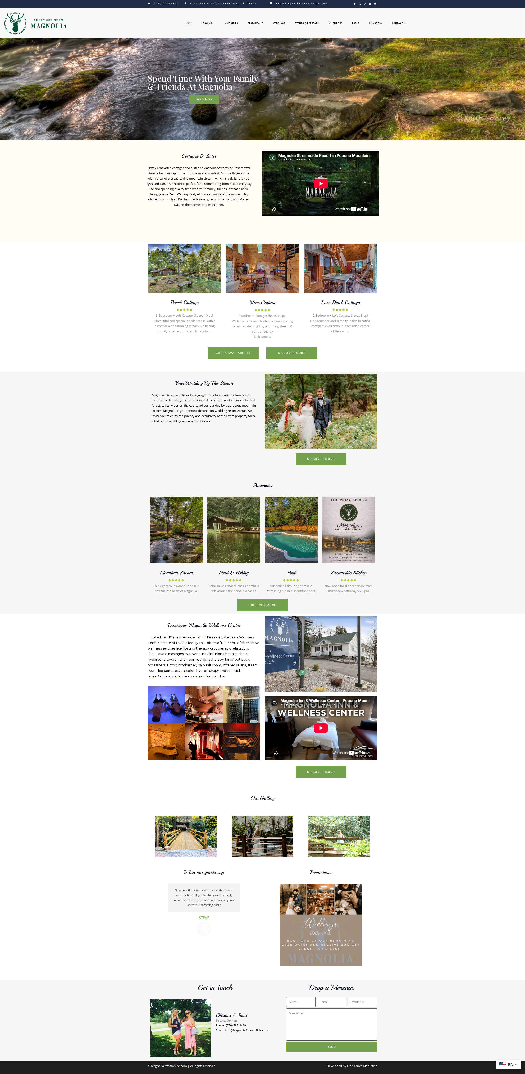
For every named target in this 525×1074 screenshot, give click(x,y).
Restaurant (255, 23)
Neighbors (335, 23)
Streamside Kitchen (349, 572)
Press (355, 23)
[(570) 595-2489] (149, 3)
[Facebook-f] (355, 4)
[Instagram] (365, 4)
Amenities (231, 23)
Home (188, 23)
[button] (152, 836)
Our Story (375, 23)
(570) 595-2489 (166, 3)
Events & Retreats (307, 23)
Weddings (279, 23)
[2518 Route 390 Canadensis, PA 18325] (186, 3)
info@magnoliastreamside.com (301, 3)
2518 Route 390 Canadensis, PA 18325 (223, 3)
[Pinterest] (375, 4)
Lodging (206, 23)
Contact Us (399, 23)
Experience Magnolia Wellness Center (204, 625)
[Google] (360, 4)
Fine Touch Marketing (362, 1066)
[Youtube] (370, 4)
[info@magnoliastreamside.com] (271, 3)
